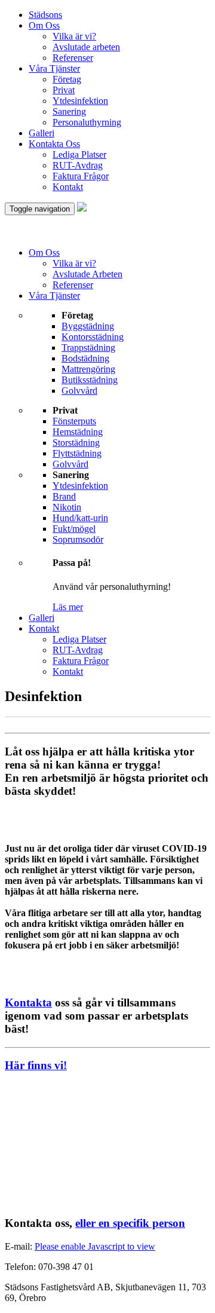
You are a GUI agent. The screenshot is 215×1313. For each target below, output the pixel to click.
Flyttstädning (77, 453)
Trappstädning (88, 347)
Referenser (73, 58)
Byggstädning (88, 326)
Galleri (41, 133)
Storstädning (76, 442)
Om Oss (44, 25)
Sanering (69, 111)
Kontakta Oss (54, 144)
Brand (64, 496)
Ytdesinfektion (80, 101)
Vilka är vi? (74, 36)
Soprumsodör (78, 539)
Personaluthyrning (87, 122)
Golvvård (79, 390)
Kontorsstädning (93, 337)
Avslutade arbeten (86, 47)
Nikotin (67, 507)
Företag (67, 79)
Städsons (45, 15)
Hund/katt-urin (80, 518)
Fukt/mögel (74, 529)
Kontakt (68, 187)
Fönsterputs (74, 421)
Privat (64, 90)
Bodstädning (85, 358)
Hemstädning (78, 432)
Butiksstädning (90, 380)
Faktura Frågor (81, 176)
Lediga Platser (79, 154)
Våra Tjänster (54, 68)
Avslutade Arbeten (87, 274)
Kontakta (28, 1002)
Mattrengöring (88, 369)
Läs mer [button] (68, 607)
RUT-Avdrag (78, 165)
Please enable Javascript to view (95, 1246)
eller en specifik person (130, 1223)
